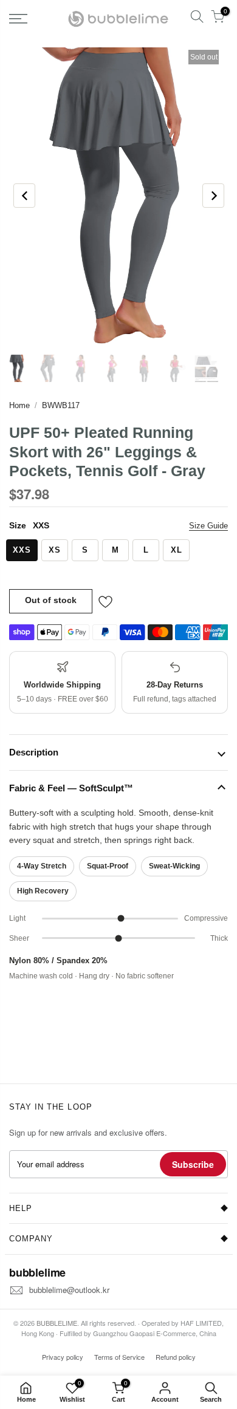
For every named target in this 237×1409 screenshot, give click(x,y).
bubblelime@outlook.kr (69, 1289)
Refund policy (176, 1357)
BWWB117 (61, 405)
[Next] (213, 195)
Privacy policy (62, 1357)
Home (19, 405)
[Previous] (24, 195)
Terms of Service (119, 1357)
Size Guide (208, 525)
